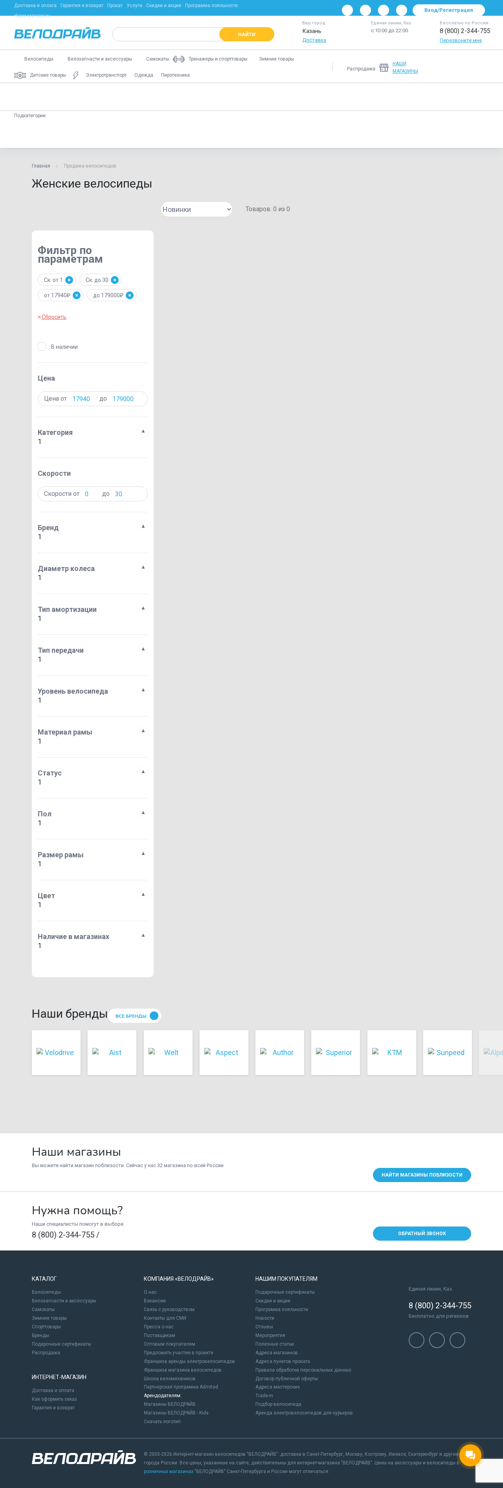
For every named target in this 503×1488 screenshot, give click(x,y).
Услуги (134, 5)
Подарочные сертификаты (61, 1344)
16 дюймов (378, 134)
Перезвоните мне (461, 40)
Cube (85, 134)
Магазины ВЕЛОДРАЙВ (170, 1404)
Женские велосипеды (47, 96)
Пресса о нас (159, 1327)
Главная (41, 166)
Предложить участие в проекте (178, 1352)
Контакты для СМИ (165, 1318)
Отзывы (264, 1327)
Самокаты (43, 1309)
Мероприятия (270, 1335)
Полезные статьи (274, 1344)
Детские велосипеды (180, 96)
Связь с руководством (169, 1309)
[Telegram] (383, 10)
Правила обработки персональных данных (303, 1370)
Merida (211, 134)
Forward (246, 134)
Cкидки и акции (272, 1301)
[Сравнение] (438, 66)
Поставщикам (159, 1335)
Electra (147, 134)
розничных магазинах (168, 1471)
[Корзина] (479, 66)
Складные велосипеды (403, 96)
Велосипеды (46, 1292)
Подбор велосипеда (278, 1404)
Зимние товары (49, 1318)
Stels (341, 134)
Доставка (314, 40)
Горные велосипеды (114, 96)
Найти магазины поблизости (422, 1175)
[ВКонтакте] (347, 10)
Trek (278, 134)
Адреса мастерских (277, 1387)
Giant (115, 134)
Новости (264, 1318)
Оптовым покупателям (169, 1344)
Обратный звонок (422, 1233)
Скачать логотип (162, 1421)
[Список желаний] (459, 66)
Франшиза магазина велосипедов (183, 1370)
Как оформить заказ (54, 1399)
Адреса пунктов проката (282, 1361)
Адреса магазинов (276, 1352)
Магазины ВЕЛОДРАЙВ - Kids (176, 1413)
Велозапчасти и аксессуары (64, 1301)
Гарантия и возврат (82, 5)
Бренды (40, 1335)
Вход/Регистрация (448, 10)
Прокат (115, 5)
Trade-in (264, 1395)
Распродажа (46, 1352)
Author (309, 134)
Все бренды (131, 1016)
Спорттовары (46, 1327)
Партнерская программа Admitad (181, 1387)
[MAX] (401, 10)
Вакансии (155, 1301)
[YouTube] (365, 10)
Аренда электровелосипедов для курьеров (304, 1413)
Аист (27, 134)
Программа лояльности (211, 5)
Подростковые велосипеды (254, 96)
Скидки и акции (163, 5)
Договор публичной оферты (286, 1378)
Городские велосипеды (331, 96)
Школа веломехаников (170, 1378)
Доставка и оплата (35, 5)
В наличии (64, 347)
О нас (150, 1292)
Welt (56, 134)
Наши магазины (32, 15)
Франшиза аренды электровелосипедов (189, 1361)
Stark (179, 134)
